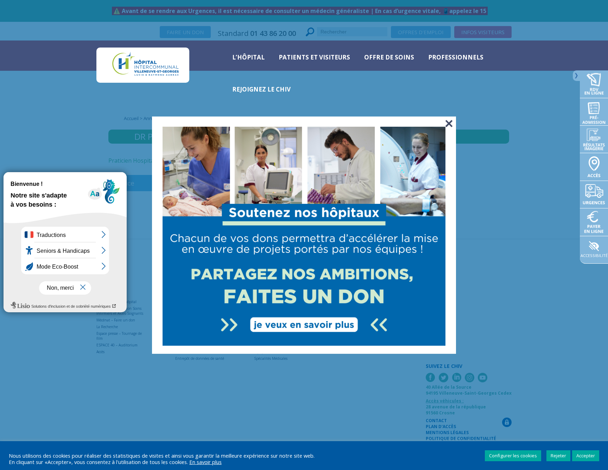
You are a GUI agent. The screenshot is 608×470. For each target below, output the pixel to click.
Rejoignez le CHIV (261, 89)
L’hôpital (248, 57)
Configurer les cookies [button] (513, 455)
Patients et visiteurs (314, 57)
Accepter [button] (585, 455)
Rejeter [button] (558, 455)
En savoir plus (205, 462)
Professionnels (455, 57)
